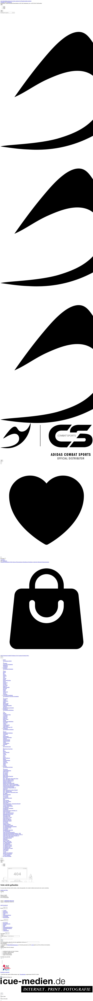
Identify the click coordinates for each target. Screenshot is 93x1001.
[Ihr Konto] (1, 557)
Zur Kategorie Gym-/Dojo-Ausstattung (11, 696)
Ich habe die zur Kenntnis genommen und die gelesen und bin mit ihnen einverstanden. (26, 944)
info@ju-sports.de (4, 905)
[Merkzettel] (46, 555)
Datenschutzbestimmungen (12, 944)
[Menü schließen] (5, 558)
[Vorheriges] (2, 657)
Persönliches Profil (8, 562)
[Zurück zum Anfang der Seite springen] (2, 994)
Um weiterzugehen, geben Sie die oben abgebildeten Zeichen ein (14, 942)
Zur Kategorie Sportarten (8, 669)
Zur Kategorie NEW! (7, 661)
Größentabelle (6, 930)
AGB (4, 913)
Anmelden (3, 2)
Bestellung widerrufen (33, 562)
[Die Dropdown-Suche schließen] (14, 12)
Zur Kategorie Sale (7, 746)
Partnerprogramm (45, 562)
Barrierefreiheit (6, 917)
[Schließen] (1, 995)
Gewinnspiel (5, 916)
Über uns (5, 929)
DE (4, 6)
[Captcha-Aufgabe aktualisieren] (2, 940)
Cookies (4, 910)
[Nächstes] (2, 859)
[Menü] (2, 11)
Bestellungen (25, 562)
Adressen (14, 562)
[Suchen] (12, 12)
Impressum (5, 911)
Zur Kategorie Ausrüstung (8, 729)
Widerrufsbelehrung (7, 915)
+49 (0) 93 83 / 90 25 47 (9, 900)
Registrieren (9, 2)
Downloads (5, 922)
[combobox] (6, 12)
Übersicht (3, 562)
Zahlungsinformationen (7, 927)
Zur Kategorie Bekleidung (8, 710)
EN (4, 8)
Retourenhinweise (6, 923)
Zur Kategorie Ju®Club (8, 767)
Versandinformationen (7, 928)
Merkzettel (40, 562)
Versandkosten (23, 974)
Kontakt (4, 924)
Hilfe (4, 926)
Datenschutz (5, 912)
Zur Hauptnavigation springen (25, 1)
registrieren (5, 560)
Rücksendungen (19, 562)
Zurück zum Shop (4, 890)
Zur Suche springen (15, 1)
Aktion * (2, 934)
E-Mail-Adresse (4, 936)
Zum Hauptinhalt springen (6, 1)
